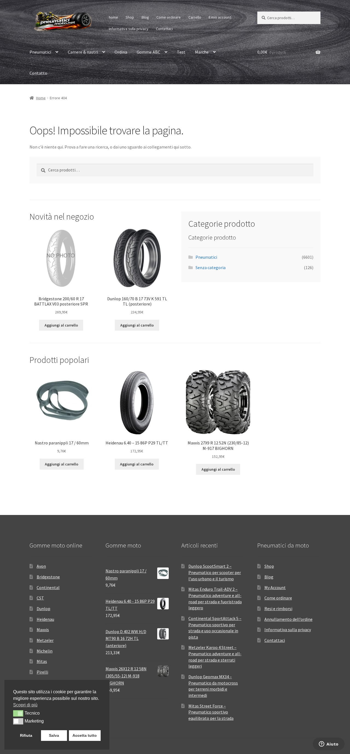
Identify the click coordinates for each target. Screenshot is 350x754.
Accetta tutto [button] (84, 735)
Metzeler (45, 640)
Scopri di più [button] (25, 705)
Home (41, 97)
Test (181, 52)
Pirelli (42, 672)
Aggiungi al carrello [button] (61, 325)
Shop (130, 17)
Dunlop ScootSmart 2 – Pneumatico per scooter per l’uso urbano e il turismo (214, 572)
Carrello (194, 17)
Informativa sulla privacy (128, 28)
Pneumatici (40, 52)
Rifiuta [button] (26, 735)
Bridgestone (48, 577)
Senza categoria (211, 267)
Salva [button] (54, 735)
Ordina (121, 52)
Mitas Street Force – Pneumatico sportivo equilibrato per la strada (211, 712)
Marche (202, 52)
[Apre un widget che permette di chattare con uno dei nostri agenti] (329, 744)
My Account (275, 587)
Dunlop (43, 608)
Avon (41, 566)
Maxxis (43, 629)
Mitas (42, 661)
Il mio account (220, 17)
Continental (48, 587)
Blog (145, 17)
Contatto (38, 73)
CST (40, 598)
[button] (18, 713)
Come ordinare (168, 17)
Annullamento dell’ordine (288, 619)
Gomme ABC (148, 52)
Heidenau (45, 619)
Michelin (44, 651)
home (113, 17)
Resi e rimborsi (278, 608)
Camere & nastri (83, 52)
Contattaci (164, 28)
